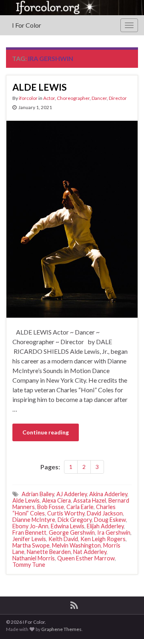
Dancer (99, 98)
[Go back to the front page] (72, 7)
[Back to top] (126, 621)
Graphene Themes (61, 629)
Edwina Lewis (67, 526)
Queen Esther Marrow (86, 558)
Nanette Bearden (49, 551)
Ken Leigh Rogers (103, 539)
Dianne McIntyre (33, 519)
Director (118, 98)
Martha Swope (31, 545)
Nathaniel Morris (33, 558)
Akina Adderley (108, 494)
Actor (49, 98)
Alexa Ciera (56, 500)
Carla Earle (80, 506)
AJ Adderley (71, 494)
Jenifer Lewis (29, 539)
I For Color (26, 25)
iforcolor (28, 98)
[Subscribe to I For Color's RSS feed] (74, 604)
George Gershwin (72, 532)
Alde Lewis (26, 500)
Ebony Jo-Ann (30, 526)
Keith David (63, 539)
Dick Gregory (75, 519)
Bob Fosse (50, 506)
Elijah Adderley (105, 526)
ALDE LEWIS (39, 87)
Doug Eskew (110, 519)
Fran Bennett (29, 532)
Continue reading (45, 432)
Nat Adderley (89, 551)
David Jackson (105, 513)
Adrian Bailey (38, 494)
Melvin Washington (76, 545)
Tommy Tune (28, 564)
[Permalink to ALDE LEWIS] (72, 218)
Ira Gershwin (113, 532)
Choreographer (73, 98)
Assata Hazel (89, 500)
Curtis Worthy (65, 513)
